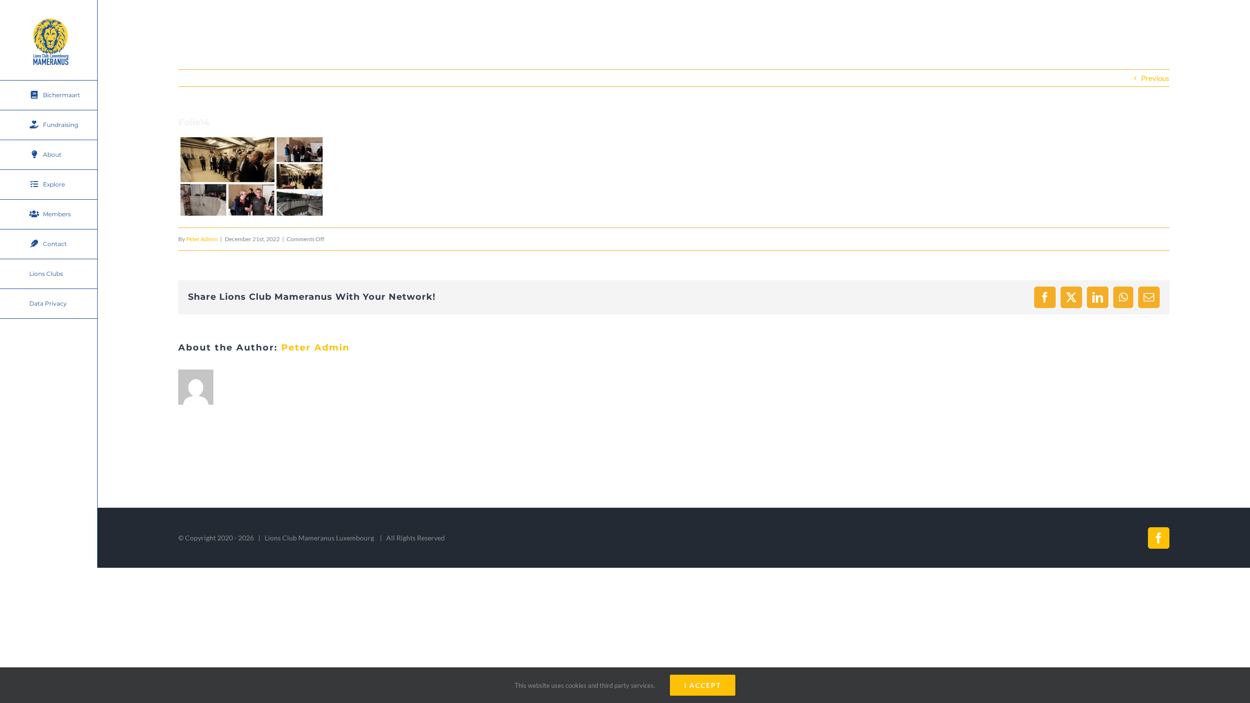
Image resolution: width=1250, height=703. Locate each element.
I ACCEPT (702, 685)
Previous (1155, 78)
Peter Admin (202, 239)
